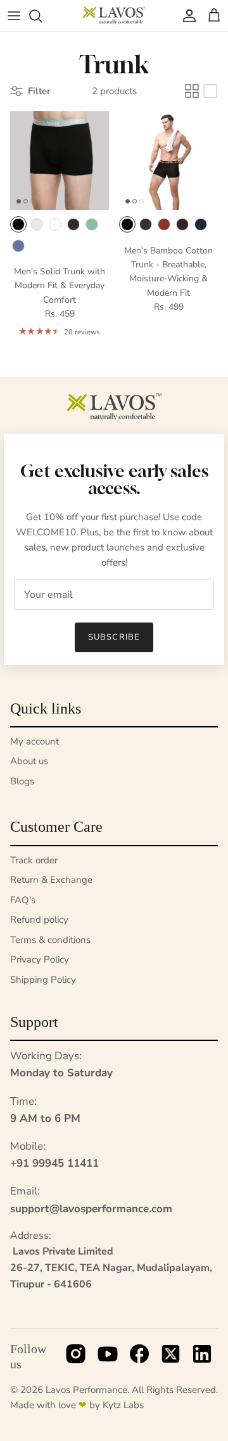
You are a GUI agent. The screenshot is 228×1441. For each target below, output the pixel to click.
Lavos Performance (86, 1389)
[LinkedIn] (202, 1357)
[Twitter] (171, 1357)
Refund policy (39, 919)
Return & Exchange (51, 879)
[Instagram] (76, 1357)
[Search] (42, 16)
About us (29, 761)
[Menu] (14, 16)
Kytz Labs (123, 1405)
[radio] (18, 224)
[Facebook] (139, 1357)
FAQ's (22, 900)
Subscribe (113, 637)
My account (34, 741)
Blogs (22, 781)
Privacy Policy (39, 959)
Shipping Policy (43, 979)
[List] (210, 91)
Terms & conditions (50, 939)
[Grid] (192, 91)
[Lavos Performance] (114, 15)
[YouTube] (107, 1357)
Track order (34, 860)
